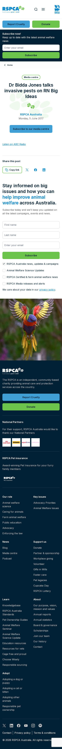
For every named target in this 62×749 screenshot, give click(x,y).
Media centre (9, 553)
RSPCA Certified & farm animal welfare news (32, 277)
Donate (37, 547)
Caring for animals (12, 511)
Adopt (6, 673)
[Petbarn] (16, 442)
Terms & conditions (45, 732)
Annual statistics (42, 619)
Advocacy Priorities (44, 502)
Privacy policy (22, 732)
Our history (39, 641)
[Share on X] (27, 170)
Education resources (14, 643)
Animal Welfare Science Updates (25, 270)
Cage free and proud (14, 654)
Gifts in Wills (40, 569)
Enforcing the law (12, 533)
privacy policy (47, 289)
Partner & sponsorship (46, 553)
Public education (11, 522)
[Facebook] (18, 725)
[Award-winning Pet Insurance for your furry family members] (9, 478)
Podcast (7, 558)
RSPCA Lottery (42, 590)
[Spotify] (40, 725)
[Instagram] (33, 725)
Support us (39, 541)
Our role (7, 496)
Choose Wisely (10, 659)
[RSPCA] (13, 9)
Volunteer (39, 563)
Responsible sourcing (14, 664)
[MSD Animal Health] (26, 442)
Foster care (39, 574)
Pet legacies (40, 580)
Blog (5, 547)
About (37, 599)
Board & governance (45, 625)
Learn (5, 599)
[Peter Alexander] (35, 442)
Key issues (39, 496)
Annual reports (42, 614)
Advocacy (8, 527)
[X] (4, 725)
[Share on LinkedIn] (44, 170)
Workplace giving (43, 558)
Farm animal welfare (14, 517)
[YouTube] (26, 725)
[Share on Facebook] (35, 170)
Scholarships (40, 630)
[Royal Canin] (6, 442)
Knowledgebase (11, 605)
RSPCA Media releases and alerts (26, 283)
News (5, 541)
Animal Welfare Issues (46, 508)
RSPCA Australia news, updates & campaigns (32, 263)
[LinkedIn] (11, 725)
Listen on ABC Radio (14, 144)
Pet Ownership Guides (15, 619)
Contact (37, 646)
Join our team (41, 635)
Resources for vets (13, 648)
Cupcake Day (41, 585)
